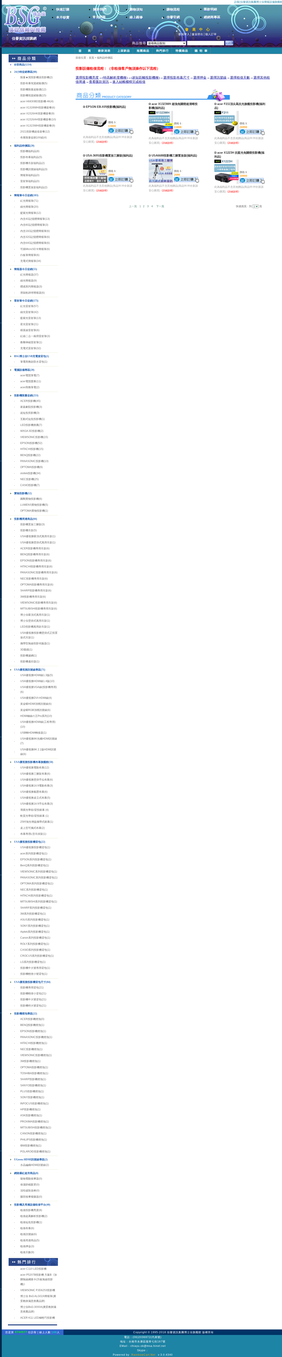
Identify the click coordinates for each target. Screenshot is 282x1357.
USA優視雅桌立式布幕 (33, 797)
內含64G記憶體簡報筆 (33, 242)
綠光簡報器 (26, 280)
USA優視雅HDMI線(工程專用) (38, 721)
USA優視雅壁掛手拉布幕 (35, 779)
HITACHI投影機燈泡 (32, 1043)
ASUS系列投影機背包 (33, 919)
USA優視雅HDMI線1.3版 (35, 675)
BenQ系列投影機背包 (33, 865)
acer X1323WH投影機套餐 (36, 125)
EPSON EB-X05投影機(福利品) (106, 106)
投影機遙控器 (28, 661)
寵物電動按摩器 (29, 1178)
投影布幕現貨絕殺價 (32, 83)
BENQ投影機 (28, 455)
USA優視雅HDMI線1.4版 (35, 681)
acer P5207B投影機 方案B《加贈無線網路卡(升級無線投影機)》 (38, 1279)
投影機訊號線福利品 (32, 169)
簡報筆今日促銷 (23, 195)
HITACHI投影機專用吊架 (34, 566)
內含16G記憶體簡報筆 (33, 231)
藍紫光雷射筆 (28, 318)
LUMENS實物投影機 (32, 504)
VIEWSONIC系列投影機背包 (37, 871)
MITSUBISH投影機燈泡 (34, 1127)
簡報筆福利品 (28, 175)
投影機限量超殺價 (30, 89)
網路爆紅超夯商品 (24, 1173)
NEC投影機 (27, 479)
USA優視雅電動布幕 (32, 767)
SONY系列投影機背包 (33, 925)
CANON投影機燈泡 (31, 1133)
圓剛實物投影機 (29, 498)
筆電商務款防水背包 (32, 361)
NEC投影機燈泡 (29, 1049)
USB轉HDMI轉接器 (31, 732)
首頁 (91, 57)
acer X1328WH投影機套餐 (36, 107)
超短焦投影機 (28, 412)
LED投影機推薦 (29, 425)
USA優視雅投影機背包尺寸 (30, 982)
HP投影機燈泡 (28, 1109)
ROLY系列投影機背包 (33, 943)
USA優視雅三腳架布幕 (33, 773)
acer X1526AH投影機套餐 (35, 119)
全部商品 (19, 64)
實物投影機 (20, 493)
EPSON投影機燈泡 (31, 1031)
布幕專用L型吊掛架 (31, 833)
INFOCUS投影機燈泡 (32, 1103)
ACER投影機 (28, 401)
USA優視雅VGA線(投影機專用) (38, 687)
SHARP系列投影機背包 (34, 907)
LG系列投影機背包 (31, 962)
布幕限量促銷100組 (31, 137)
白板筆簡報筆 (28, 255)
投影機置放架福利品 (32, 187)
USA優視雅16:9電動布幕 (35, 785)
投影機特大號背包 (30, 1005)
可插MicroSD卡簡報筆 (33, 249)
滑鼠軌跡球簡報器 (30, 292)
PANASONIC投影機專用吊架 (37, 572)
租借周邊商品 (28, 1240)
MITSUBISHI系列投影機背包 (37, 901)
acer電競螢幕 (28, 381)
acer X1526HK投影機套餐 (35, 113)
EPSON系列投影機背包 (34, 859)
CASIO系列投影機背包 (33, 949)
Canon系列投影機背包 (33, 937)
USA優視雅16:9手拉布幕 (35, 803)
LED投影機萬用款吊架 (33, 626)
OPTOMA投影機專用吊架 (35, 584)
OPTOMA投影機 (29, 467)
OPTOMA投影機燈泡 (32, 1067)
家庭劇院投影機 (29, 406)
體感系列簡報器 (29, 286)
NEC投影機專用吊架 (32, 578)
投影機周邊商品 (23, 518)
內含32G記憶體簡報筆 (33, 237)
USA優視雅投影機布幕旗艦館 (31, 762)
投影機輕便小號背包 (32, 973)
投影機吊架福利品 (30, 163)
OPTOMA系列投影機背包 (35, 883)
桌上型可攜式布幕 (30, 827)
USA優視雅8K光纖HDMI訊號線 (38, 738)
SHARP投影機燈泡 (31, 1079)
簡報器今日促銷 (23, 269)
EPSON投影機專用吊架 (34, 560)
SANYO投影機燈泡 (31, 1085)
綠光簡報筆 (26, 206)
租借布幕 (25, 1228)
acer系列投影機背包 (32, 853)
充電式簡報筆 (28, 261)
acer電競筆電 (28, 375)
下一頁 (160, 206)
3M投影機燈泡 (28, 1061)
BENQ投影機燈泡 (30, 1025)
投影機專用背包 (29, 987)
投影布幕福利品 (29, 157)
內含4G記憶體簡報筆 (32, 218)
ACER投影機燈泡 (30, 1019)
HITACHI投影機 (29, 449)
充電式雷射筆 (28, 348)
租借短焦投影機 (29, 1222)
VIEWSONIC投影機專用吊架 (37, 602)
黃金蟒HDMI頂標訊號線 (34, 703)
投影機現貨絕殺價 (30, 95)
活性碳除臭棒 (28, 1190)
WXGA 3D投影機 (30, 430)
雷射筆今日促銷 (23, 300)
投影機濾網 (26, 655)
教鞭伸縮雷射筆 (29, 342)
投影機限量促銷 (23, 395)
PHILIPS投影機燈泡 (32, 1139)
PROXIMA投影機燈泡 (33, 1121)
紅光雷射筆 (26, 306)
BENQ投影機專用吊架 (33, 554)
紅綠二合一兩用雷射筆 (33, 336)
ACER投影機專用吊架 (33, 548)
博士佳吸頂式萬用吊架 (33, 614)
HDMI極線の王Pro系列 (33, 716)
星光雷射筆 (26, 324)
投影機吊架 (26, 530)
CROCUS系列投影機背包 (35, 955)
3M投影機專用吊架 (31, 596)
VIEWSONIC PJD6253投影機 (37, 1290)
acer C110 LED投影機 (33, 1268)
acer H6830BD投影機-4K (35, 101)
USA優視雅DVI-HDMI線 (34, 697)
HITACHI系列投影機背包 (34, 895)
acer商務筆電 (28, 387)
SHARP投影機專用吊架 (34, 590)
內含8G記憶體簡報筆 (32, 224)
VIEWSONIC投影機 (31, 437)
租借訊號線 (26, 1234)
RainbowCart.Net (143, 1354)
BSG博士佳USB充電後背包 (30, 356)
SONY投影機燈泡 (30, 1097)
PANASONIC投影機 (32, 461)
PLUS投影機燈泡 (30, 1091)
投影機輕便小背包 (30, 993)
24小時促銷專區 (23, 71)
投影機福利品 (28, 151)
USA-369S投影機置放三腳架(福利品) (109, 155)
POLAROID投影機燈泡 (33, 1151)
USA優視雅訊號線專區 (27, 669)
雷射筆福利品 (28, 181)
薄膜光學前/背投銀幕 (32, 809)
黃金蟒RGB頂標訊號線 (33, 710)
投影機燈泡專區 (23, 1013)
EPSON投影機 (28, 443)
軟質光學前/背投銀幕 (32, 815)
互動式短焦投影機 (30, 419)
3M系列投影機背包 (31, 913)
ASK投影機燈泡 (29, 1115)
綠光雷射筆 (26, 312)
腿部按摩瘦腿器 (29, 1196)
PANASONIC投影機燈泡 (34, 1037)
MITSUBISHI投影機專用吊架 (37, 608)
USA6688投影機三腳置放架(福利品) (174, 155)
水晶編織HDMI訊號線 (33, 1165)
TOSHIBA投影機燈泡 (32, 1073)
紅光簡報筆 (26, 200)
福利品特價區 (22, 145)
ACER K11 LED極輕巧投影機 (37, 1317)
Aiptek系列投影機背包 (33, 931)
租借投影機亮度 (29, 1210)
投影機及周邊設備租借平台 (30, 1204)
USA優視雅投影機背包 (27, 841)
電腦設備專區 (22, 369)
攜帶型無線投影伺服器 (33, 643)
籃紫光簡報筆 (28, 212)
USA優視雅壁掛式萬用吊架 (36, 542)
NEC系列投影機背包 (32, 889)
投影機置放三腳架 (30, 524)
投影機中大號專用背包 (33, 967)
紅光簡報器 (26, 274)
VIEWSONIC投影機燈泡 (34, 1055)
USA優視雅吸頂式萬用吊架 (36, 536)
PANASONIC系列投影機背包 (37, 877)
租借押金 (25, 1246)
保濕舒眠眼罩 (28, 1184)
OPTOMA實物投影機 (32, 510)
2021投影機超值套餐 (32, 131)
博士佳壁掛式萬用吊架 (33, 620)
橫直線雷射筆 (28, 330)
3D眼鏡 (24, 649)
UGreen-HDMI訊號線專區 (29, 1159)
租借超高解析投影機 (32, 1216)
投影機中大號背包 (30, 999)
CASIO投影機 (28, 485)
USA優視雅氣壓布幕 (32, 791)
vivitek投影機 (28, 473)
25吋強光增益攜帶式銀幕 (35, 821)
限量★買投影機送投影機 (34, 77)
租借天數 (25, 1252)
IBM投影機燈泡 (29, 1145)
